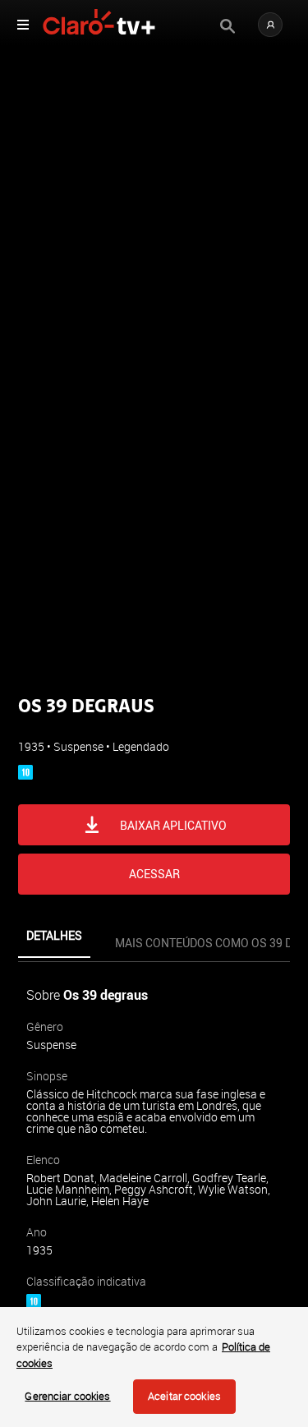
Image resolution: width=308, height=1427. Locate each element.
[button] (270, 24)
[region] (154, 1367)
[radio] (82, 728)
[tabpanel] (154, 1185)
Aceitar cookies (184, 1395)
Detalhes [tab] (54, 935)
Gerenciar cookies (67, 1395)
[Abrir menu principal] (23, 25)
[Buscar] (227, 26)
